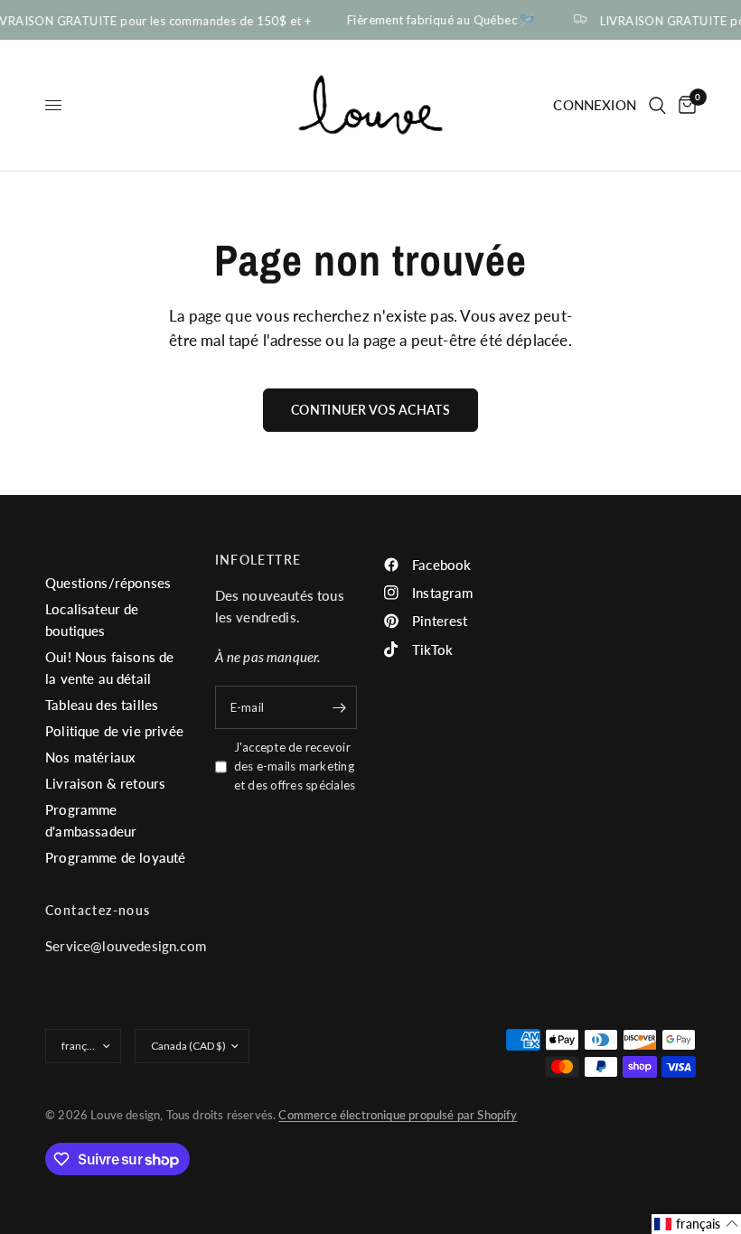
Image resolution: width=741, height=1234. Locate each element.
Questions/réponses (108, 583)
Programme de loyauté (115, 857)
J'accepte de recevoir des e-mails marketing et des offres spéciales (295, 766)
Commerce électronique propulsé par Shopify (397, 1115)
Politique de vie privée (114, 731)
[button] (696, 1224)
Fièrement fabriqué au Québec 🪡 (438, 20)
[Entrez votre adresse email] (339, 707)
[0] (684, 105)
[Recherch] (657, 105)
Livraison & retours (105, 783)
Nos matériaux (90, 757)
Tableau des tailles (101, 704)
